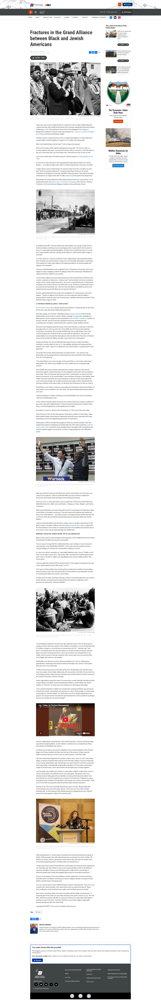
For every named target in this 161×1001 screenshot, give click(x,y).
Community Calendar (99, 17)
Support (85, 17)
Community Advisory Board (72, 981)
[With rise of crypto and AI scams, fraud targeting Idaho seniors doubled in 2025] (111, 34)
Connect (75, 17)
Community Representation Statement (93, 970)
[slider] (38, 12)
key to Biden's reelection (78, 318)
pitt (83, 427)
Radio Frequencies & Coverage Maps (117, 973)
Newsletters (47, 17)
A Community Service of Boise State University (117, 977)
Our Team (67, 977)
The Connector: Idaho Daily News (118, 111)
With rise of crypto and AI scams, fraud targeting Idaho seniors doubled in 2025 (124, 34)
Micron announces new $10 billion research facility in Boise (124, 52)
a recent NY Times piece (46, 308)
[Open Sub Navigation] (33, 17)
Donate (128, 4)
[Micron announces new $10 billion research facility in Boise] (111, 53)
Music (38, 17)
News (30, 17)
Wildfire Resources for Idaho (118, 152)
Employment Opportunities (93, 978)
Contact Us (89, 974)
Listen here (118, 121)
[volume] (35, 12)
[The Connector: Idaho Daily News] (118, 94)
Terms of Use (89, 981)
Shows (66, 17)
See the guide (118, 166)
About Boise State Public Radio (73, 970)
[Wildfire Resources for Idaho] (118, 137)
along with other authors (77, 525)
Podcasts (57, 17)
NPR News (38, 912)
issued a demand (75, 314)
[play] (30, 12)
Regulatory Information (114, 970)
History (67, 973)
